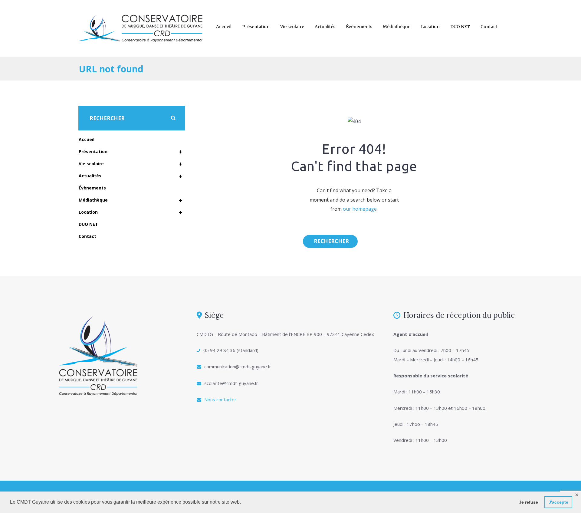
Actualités (325, 26)
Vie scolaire (292, 26)
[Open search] (330, 241)
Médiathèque (396, 26)
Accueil (223, 26)
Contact (489, 26)
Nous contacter (220, 399)
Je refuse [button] (528, 502)
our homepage (360, 209)
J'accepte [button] (558, 502)
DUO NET (460, 26)
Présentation (256, 26)
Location (430, 26)
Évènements (359, 26)
